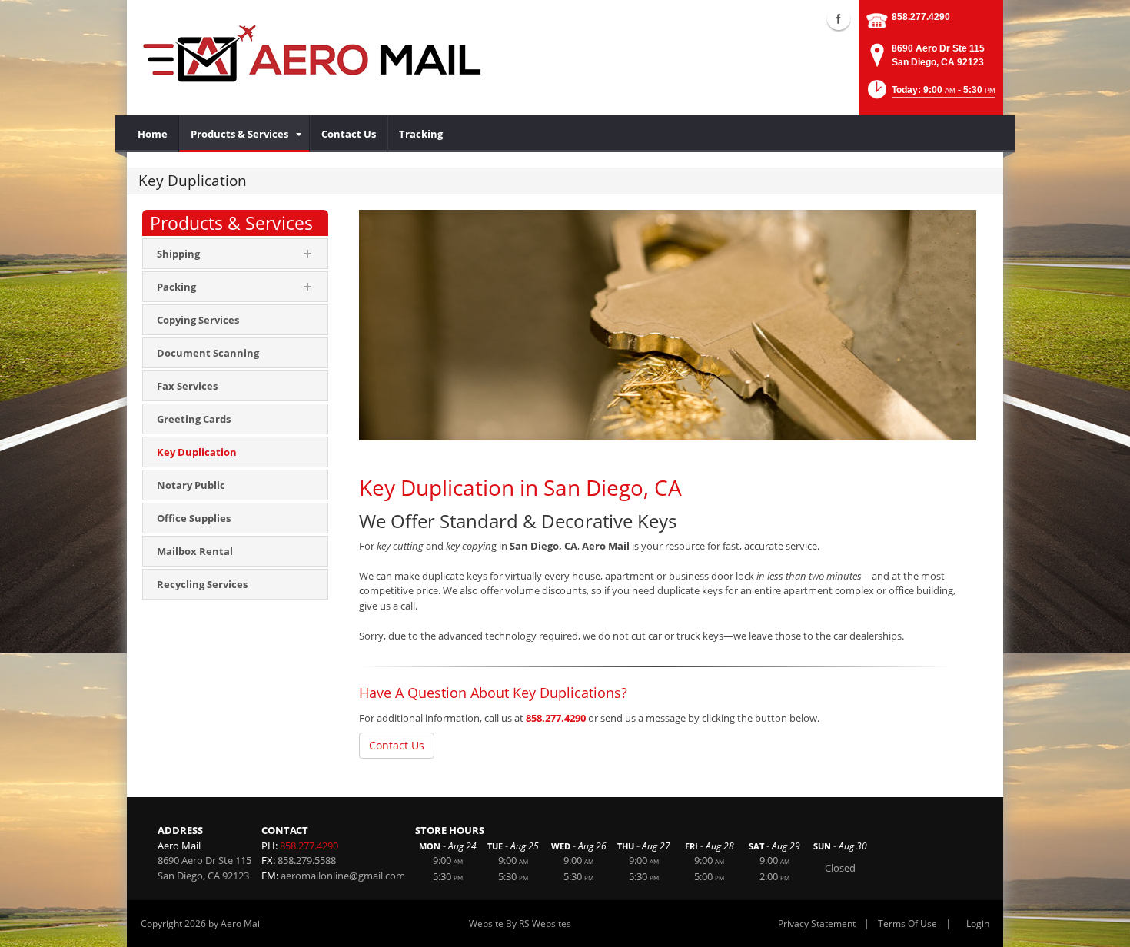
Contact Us (396, 745)
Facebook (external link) (838, 18)
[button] (930, 94)
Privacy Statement (817, 923)
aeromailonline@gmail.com (343, 875)
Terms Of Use (907, 923)
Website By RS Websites (520, 923)
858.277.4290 (921, 17)
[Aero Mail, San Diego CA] (311, 54)
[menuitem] (153, 133)
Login (977, 923)
